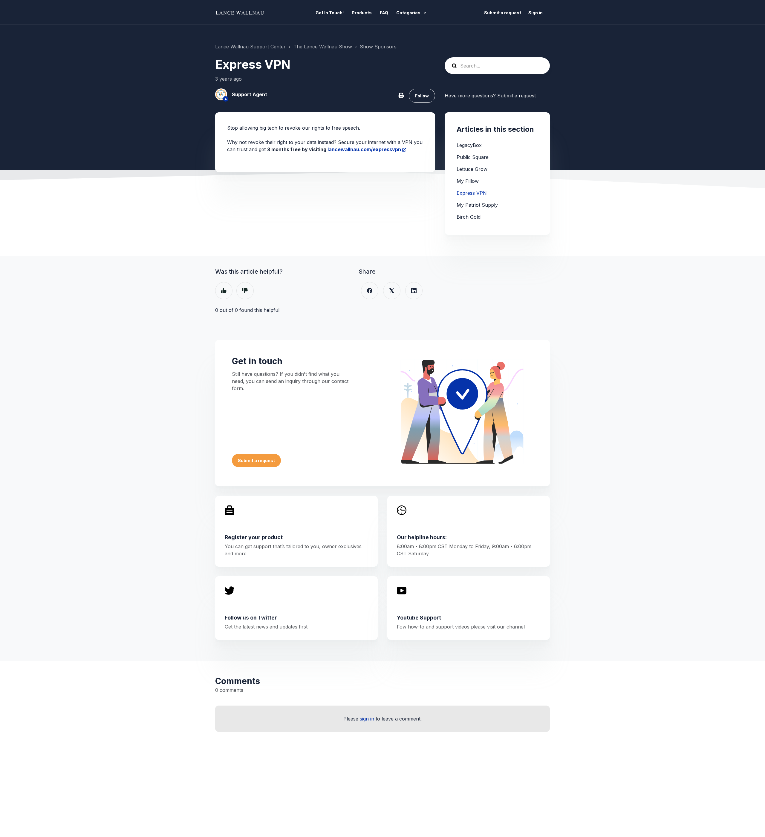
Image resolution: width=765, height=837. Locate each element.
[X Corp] (391, 290)
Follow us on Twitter (251, 617)
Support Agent (249, 94)
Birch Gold (469, 217)
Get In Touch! (330, 12)
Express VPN (472, 193)
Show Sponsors (378, 47)
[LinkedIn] (414, 290)
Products (362, 12)
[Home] (241, 12)
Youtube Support (419, 617)
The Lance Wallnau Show (322, 47)
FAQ (384, 12)
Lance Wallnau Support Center (250, 47)
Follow (422, 95)
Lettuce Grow (472, 169)
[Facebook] (369, 290)
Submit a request (502, 12)
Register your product (254, 537)
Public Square (473, 157)
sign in (367, 719)
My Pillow (468, 181)
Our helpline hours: (422, 537)
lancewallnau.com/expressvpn (364, 149)
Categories (408, 12)
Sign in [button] (535, 12)
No (245, 290)
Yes (223, 290)
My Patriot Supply (477, 205)
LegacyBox (469, 145)
